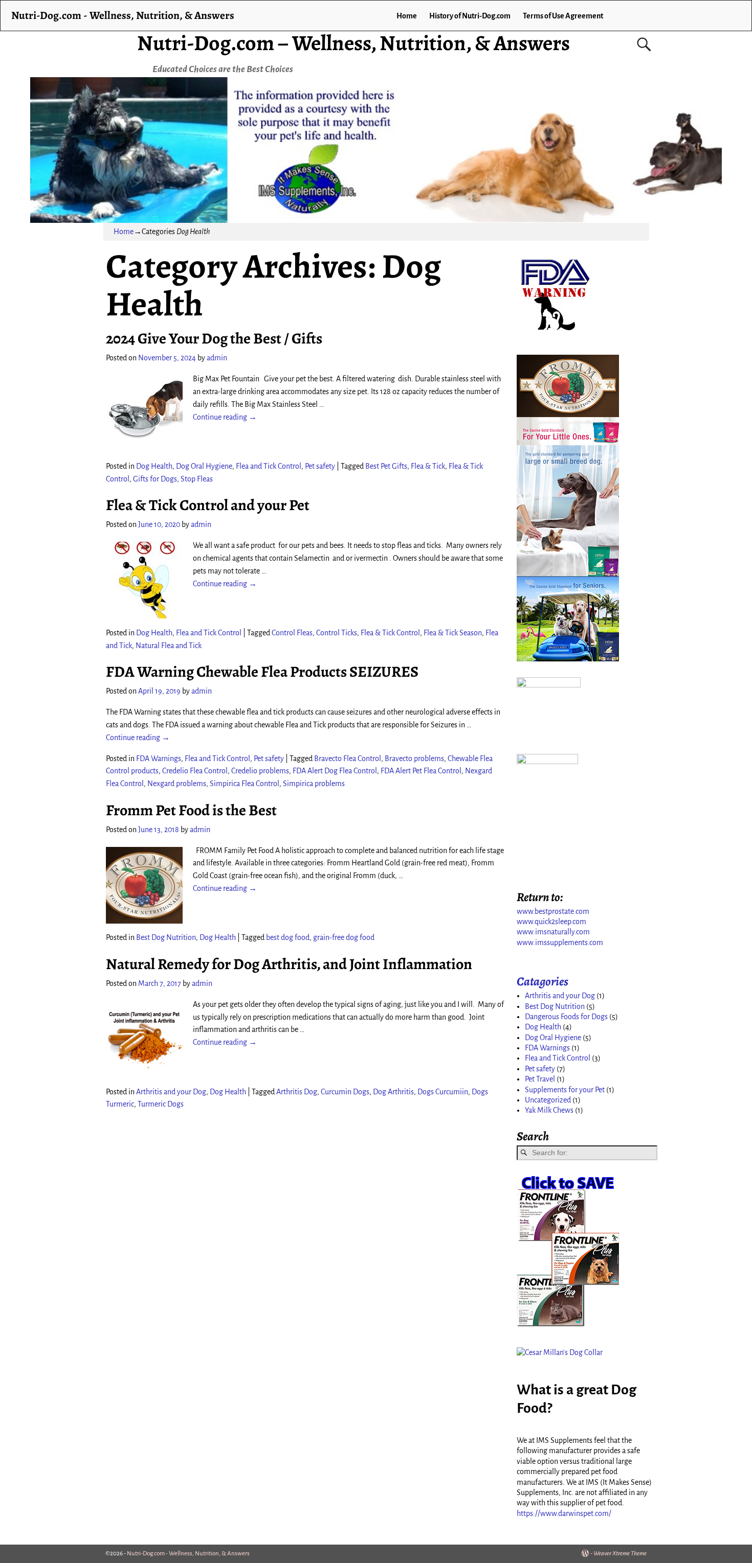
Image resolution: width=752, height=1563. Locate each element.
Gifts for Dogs (155, 479)
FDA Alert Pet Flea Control (421, 771)
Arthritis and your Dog (171, 1092)
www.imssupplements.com (560, 942)
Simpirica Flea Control (244, 783)
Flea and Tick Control (268, 466)
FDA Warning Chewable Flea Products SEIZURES (262, 671)
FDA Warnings (158, 758)
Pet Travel (540, 1079)
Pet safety (320, 466)
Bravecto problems (414, 758)
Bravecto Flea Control (347, 758)
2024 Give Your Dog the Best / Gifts (214, 338)
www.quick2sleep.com (551, 921)
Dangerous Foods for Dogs (566, 1017)
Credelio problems (260, 771)
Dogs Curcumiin (442, 1092)
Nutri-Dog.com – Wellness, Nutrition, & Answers (353, 42)
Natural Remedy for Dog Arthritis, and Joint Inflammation (289, 964)
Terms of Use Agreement (563, 16)
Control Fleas (292, 633)
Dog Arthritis (393, 1092)
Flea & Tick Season (453, 633)
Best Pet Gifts (386, 466)
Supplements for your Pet (565, 1090)
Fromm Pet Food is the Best (191, 810)
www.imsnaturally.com (553, 932)
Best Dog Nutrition (166, 937)
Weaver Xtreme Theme (620, 1553)
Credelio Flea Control (195, 771)
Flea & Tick (428, 466)
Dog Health (154, 466)
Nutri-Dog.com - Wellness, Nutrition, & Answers (122, 15)
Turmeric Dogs (161, 1104)
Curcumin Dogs (345, 1092)
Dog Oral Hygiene (204, 466)
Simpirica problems (314, 783)
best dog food (287, 937)
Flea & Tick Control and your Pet (207, 505)
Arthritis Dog (296, 1092)
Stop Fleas (197, 479)
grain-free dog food (343, 937)
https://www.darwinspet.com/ (564, 1513)
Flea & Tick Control (390, 633)
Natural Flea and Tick (169, 645)
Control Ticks (336, 633)
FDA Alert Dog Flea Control (335, 771)
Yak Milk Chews (549, 1110)
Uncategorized (548, 1100)
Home (406, 16)
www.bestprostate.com (553, 911)
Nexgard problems (176, 783)
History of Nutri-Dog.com (470, 16)
